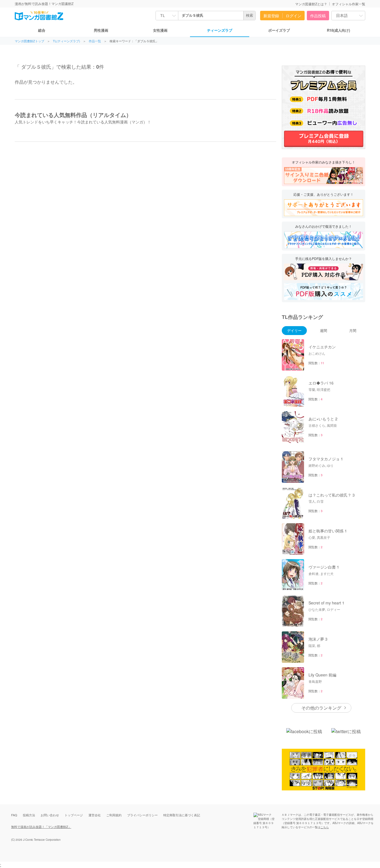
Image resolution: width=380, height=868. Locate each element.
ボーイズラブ (279, 30)
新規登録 (271, 15)
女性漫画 (160, 30)
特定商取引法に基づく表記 (181, 815)
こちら (324, 827)
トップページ (74, 815)
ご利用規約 (114, 815)
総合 (41, 30)
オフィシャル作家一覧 (348, 3)
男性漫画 (101, 30)
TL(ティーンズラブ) (66, 41)
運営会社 (94, 815)
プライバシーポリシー (142, 815)
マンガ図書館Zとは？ (311, 3)
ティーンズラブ (219, 30)
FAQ (14, 815)
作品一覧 (95, 41)
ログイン (293, 15)
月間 (352, 330)
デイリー (294, 330)
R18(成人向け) (338, 30)
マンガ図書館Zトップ (29, 41)
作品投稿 (318, 15)
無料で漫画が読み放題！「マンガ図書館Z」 (41, 826)
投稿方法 (29, 815)
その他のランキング (321, 708)
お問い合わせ (50, 815)
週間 (323, 330)
